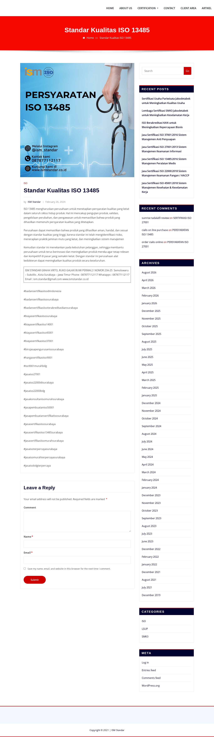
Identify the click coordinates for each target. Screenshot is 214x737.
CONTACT (169, 8)
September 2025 (151, 334)
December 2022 (151, 549)
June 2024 (147, 449)
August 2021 (149, 579)
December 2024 (151, 403)
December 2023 (151, 495)
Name (28, 536)
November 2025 (151, 318)
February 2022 (150, 556)
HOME (110, 8)
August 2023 (149, 526)
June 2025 (147, 357)
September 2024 (151, 426)
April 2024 (148, 464)
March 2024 (149, 472)
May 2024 (147, 457)
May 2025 (147, 364)
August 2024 (149, 434)
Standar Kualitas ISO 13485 (115, 38)
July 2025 (147, 349)
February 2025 (150, 387)
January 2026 (149, 303)
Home (90, 38)
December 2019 (151, 595)
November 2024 (151, 410)
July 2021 (147, 587)
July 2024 (147, 441)
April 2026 (148, 280)
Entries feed (149, 670)
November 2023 (151, 503)
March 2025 (149, 380)
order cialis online (152, 242)
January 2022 (149, 564)
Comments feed (151, 678)
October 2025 (150, 326)
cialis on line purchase (155, 230)
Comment (30, 507)
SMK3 (145, 636)
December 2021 (151, 572)
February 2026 (150, 295)
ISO (25, 183)
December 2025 (151, 311)
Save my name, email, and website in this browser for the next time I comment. (69, 568)
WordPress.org (151, 685)
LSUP (145, 629)
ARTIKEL (207, 8)
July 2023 (147, 533)
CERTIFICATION (147, 8)
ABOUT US (125, 8)
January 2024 (149, 487)
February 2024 (150, 480)
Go (187, 71)
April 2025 (148, 372)
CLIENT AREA (188, 8)
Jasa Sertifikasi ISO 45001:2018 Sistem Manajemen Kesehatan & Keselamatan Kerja (165, 187)
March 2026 (149, 288)
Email (28, 552)
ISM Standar (32, 201)
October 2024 (150, 418)
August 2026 (149, 272)
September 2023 (151, 518)
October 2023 (150, 510)
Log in (145, 662)
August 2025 (149, 341)
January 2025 (149, 395)
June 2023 (147, 541)
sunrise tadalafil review (155, 218)
